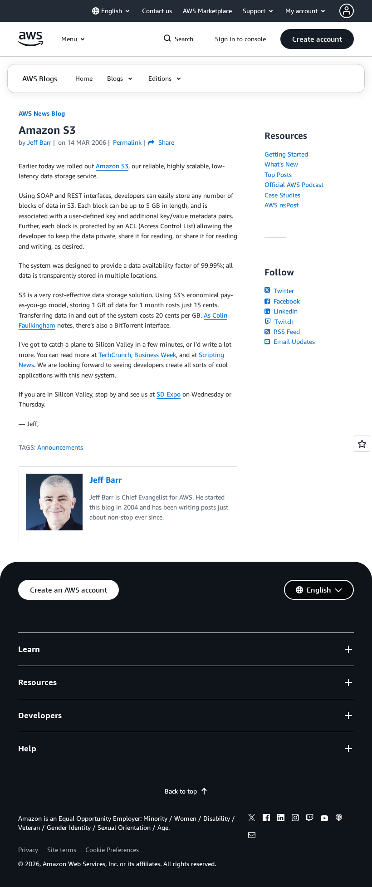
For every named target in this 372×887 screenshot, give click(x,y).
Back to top (181, 791)
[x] (251, 819)
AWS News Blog (42, 113)
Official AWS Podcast (293, 184)
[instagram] (295, 819)
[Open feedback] (362, 444)
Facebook (286, 301)
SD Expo (169, 394)
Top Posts (278, 174)
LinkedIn (285, 311)
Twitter (283, 290)
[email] (251, 836)
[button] (317, 39)
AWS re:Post (281, 205)
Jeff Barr (39, 142)
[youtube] (324, 819)
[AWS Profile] (346, 11)
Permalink (127, 142)
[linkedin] (280, 819)
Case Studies (282, 195)
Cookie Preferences (112, 849)
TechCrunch (114, 354)
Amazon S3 (112, 166)
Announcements (60, 447)
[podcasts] (339, 819)
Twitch (283, 321)
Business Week (155, 354)
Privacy (28, 849)
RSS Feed (286, 331)
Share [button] (165, 142)
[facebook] (266, 819)
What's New (281, 164)
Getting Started (286, 154)
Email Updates (293, 341)
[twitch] (309, 819)
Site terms (61, 849)
